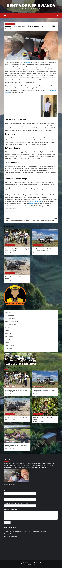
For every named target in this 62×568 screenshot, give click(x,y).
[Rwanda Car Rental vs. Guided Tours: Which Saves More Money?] (45, 238)
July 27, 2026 (13, 448)
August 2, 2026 (14, 253)
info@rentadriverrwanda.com (13, 206)
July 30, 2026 (13, 281)
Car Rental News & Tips (10, 24)
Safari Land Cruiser (10, 315)
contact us (32, 203)
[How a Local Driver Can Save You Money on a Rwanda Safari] (17, 434)
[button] (5, 15)
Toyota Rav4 (8, 312)
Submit (7, 523)
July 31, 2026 (41, 253)
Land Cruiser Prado (10, 318)
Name (6, 490)
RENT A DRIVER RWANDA (31, 5)
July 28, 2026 (41, 421)
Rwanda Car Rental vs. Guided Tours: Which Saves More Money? (43, 250)
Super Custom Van (9, 345)
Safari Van (7, 327)
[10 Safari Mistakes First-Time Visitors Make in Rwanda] (45, 407)
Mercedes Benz (9, 336)
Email (6, 497)
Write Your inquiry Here (11, 509)
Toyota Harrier (8, 348)
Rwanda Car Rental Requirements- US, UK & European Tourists (17, 250)
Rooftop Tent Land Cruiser (11, 321)
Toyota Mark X (8, 333)
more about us (42, 467)
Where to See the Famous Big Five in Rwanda (15, 278)
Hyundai (7, 330)
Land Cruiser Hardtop (10, 324)
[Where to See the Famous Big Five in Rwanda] (17, 266)
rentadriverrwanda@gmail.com (12, 536)
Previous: (17, 219)
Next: (45, 219)
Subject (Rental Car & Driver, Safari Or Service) (17, 503)
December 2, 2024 (15, 28)
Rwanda (7, 28)
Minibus (7, 342)
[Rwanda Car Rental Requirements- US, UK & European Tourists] (17, 238)
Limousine (7, 339)
